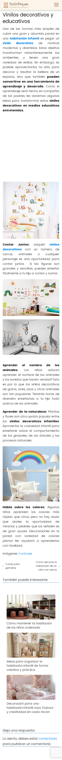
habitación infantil (24, 38)
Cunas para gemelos (12, 566)
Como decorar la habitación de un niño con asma (46, 565)
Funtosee (25, 553)
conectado (48, 738)
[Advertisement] (31, 147)
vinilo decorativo (18, 43)
